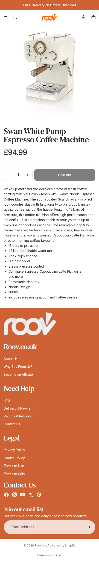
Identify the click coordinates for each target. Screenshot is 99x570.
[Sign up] (88, 527)
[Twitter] (31, 494)
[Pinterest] (39, 494)
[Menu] (5, 17)
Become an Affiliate (18, 374)
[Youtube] (22, 494)
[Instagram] (14, 494)
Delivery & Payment (18, 408)
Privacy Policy (14, 450)
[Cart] (93, 17)
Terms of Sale (14, 473)
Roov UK (40, 545)
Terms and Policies (50, 555)
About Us (10, 358)
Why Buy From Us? (18, 367)
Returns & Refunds (18, 416)
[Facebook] (6, 494)
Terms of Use (14, 466)
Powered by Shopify (62, 545)
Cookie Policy (14, 458)
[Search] (15, 17)
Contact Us (12, 424)
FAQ (7, 400)
